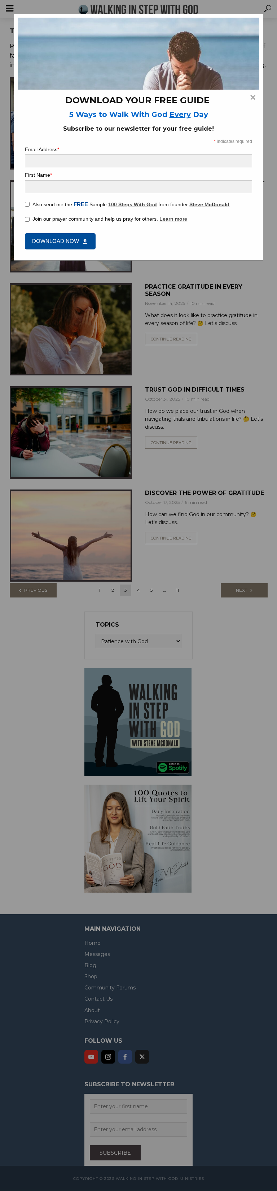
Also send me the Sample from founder (130, 204)
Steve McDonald (209, 204)
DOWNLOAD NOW (55, 241)
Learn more (173, 219)
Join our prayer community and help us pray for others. (109, 219)
